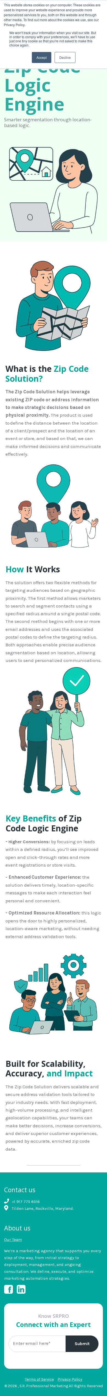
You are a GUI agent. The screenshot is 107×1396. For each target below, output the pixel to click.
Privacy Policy (70, 1379)
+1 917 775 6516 (26, 1201)
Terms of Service (39, 1379)
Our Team (13, 1239)
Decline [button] (65, 57)
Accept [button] (41, 57)
